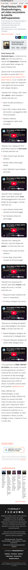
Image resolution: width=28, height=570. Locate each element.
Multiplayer (7, 553)
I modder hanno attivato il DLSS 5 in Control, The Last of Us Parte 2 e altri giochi (14, 483)
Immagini (23, 48)
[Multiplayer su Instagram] (11, 512)
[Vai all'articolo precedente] (26, 361)
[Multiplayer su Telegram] (14, 512)
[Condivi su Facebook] (16, 37)
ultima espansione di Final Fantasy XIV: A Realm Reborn (13, 77)
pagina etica (23, 459)
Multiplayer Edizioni (14, 558)
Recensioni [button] (14, 3)
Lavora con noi (13, 542)
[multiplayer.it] (14, 509)
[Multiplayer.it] (7, 1)
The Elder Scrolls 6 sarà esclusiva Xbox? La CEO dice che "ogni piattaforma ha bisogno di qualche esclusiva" (9, 485)
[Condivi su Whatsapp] (22, 37)
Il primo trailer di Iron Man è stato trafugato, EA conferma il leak (4, 481)
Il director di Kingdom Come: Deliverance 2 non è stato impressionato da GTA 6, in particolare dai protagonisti (24, 486)
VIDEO (2, 34)
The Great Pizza (17, 556)
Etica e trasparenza (16, 541)
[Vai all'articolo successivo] (1, 361)
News (13, 48)
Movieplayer (14, 553)
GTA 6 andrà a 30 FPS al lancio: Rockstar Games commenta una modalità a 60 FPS (19, 483)
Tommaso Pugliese (9, 34)
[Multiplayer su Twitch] (17, 512)
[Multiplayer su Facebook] (6, 512)
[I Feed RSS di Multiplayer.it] (22, 512)
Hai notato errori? (7, 443)
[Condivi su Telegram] (25, 37)
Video (17, 48)
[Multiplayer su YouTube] (20, 512)
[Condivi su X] (19, 37)
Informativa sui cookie (10, 539)
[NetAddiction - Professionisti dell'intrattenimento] (17, 551)
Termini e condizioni (6, 541)
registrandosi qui (17, 386)
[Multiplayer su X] (8, 512)
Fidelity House (9, 556)
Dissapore (20, 553)
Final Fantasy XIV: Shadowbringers (18, 43)
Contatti (24, 541)
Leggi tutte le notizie (20, 501)
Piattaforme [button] (5, 3)
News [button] (22, 3)
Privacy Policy (19, 539)
